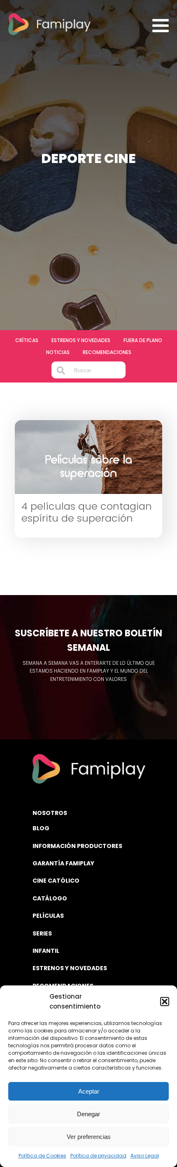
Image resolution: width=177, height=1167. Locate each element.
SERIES (42, 933)
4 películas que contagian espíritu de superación (86, 512)
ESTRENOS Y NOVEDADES (70, 968)
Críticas (26, 340)
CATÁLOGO (50, 898)
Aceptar (88, 1091)
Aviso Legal (144, 1155)
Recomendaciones (107, 352)
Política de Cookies (42, 1155)
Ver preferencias (89, 1136)
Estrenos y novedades (80, 340)
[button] (165, 1001)
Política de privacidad (98, 1155)
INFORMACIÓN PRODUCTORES (77, 846)
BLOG (41, 828)
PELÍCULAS (48, 916)
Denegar (88, 1113)
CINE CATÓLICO (56, 880)
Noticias (58, 352)
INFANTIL (46, 951)
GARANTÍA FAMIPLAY (63, 863)
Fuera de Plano (142, 340)
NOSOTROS (50, 813)
